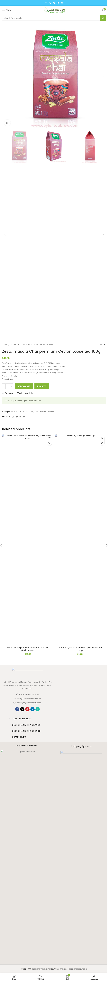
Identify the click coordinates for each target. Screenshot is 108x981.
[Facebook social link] (46, 3)
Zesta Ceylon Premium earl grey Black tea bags (80, 649)
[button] (5, 76)
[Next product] (104, 344)
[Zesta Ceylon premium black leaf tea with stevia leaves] (27, 539)
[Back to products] (101, 344)
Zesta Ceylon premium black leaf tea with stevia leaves (27, 649)
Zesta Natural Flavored (43, 344)
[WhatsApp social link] (62, 3)
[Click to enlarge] (7, 123)
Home (4, 344)
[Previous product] (97, 344)
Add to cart (24, 386)
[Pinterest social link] (54, 3)
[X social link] (50, 3)
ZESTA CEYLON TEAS (20, 344)
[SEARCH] (103, 18)
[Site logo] (54, 9)
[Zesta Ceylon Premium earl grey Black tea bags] (80, 539)
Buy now (41, 386)
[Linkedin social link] (58, 3)
